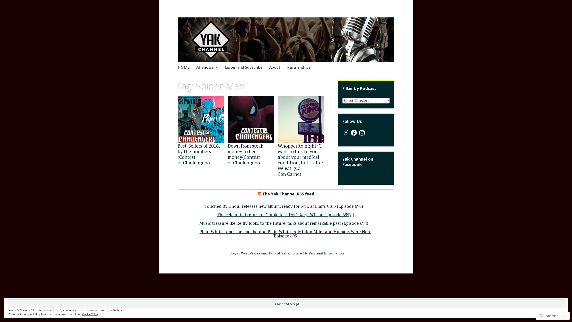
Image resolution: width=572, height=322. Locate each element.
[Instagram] (362, 132)
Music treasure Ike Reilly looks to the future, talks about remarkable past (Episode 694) (283, 223)
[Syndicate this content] (259, 194)
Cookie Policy (90, 314)
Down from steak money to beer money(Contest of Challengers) (245, 154)
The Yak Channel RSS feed (288, 194)
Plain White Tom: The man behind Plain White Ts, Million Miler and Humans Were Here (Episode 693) (285, 234)
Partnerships (299, 67)
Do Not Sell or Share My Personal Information (306, 253)
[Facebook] (354, 132)
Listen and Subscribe (244, 67)
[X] (345, 132)
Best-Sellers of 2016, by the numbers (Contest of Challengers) (199, 154)
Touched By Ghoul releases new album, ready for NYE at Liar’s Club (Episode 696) (283, 206)
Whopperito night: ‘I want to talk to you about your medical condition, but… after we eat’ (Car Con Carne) (300, 160)
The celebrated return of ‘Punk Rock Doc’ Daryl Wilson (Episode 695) (284, 214)
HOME (184, 67)
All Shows (205, 67)
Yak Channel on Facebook (357, 161)
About (274, 67)
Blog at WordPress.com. (247, 253)
